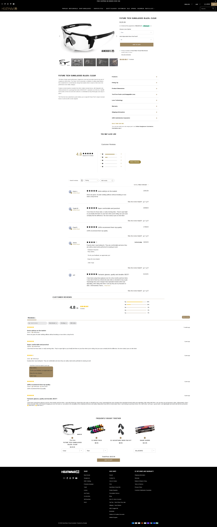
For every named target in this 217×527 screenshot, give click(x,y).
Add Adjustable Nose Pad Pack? (129, 36)
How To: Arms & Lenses (115, 499)
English (187, 4)
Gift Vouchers (87, 499)
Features (114, 76)
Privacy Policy (138, 487)
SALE (85, 502)
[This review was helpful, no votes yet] (143, 202)
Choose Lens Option (125, 29)
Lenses (85, 490)
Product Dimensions (118, 88)
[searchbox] (74, 180)
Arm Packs (87, 493)
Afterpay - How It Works (115, 505)
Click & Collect (113, 481)
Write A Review (134, 162)
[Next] (116, 36)
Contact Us (112, 478)
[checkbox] (73, 323)
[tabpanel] (108, 365)
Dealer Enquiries (113, 490)
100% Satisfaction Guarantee (121, 118)
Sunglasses (87, 478)
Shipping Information (118, 112)
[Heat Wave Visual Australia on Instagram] (8, 4)
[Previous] (59, 36)
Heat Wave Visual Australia (69, 523)
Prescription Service (114, 493)
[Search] (213, 9)
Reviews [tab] (32, 318)
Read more (107, 285)
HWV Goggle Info (113, 508)
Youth (85, 487)
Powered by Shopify (82, 523)
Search (111, 475)
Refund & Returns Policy (141, 481)
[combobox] (91, 180)
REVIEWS (111, 511)
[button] (86, 9)
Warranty (114, 106)
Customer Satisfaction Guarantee (143, 490)
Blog (110, 496)
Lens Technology (117, 100)
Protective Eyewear (88, 484)
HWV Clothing (87, 481)
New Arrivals (87, 475)
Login (208, 4)
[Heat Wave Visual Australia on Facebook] (5, 4)
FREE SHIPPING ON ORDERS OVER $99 (108, 1)
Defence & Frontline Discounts (116, 514)
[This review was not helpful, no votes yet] (146, 202)
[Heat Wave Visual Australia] (9, 8)
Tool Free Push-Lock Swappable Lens (123, 94)
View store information (126, 54)
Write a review (186, 317)
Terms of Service (139, 484)
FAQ (110, 484)
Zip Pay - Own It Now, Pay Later (117, 502)
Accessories (87, 496)
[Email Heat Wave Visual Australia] (2, 4)
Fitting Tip (115, 82)
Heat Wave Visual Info (114, 487)
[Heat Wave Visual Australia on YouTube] (13, 4)
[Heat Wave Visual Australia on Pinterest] (11, 4)
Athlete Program (113, 517)
